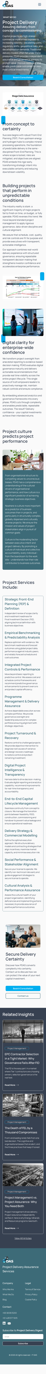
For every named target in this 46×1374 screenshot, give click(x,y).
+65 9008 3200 (10, 1312)
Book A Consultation (23, 77)
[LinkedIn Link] (4, 1323)
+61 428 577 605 (10, 1318)
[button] (39, 4)
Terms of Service (32, 1289)
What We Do (8, 1294)
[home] (8, 4)
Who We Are (8, 1289)
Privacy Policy (31, 1294)
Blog (5, 1299)
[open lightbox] (23, 103)
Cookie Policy (31, 1299)
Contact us (23, 995)
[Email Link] (9, 1323)
